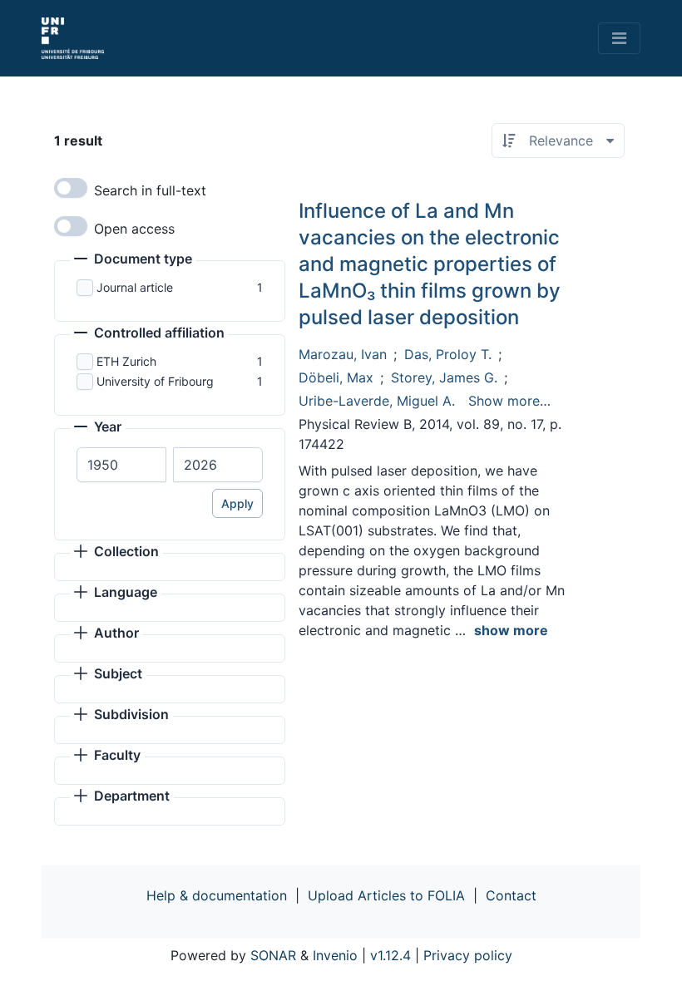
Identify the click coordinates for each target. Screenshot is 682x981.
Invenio (335, 955)
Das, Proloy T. (448, 354)
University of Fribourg (155, 381)
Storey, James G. (444, 377)
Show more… (509, 400)
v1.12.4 (390, 955)
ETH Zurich (126, 361)
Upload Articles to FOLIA (386, 895)
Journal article (134, 287)
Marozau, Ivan (343, 354)
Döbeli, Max (336, 377)
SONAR (273, 955)
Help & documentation (216, 895)
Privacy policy (467, 955)
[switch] (70, 188)
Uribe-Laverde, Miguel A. (377, 400)
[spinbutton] (121, 464)
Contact (511, 895)
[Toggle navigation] (619, 38)
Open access (134, 228)
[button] (133, 260)
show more (511, 630)
